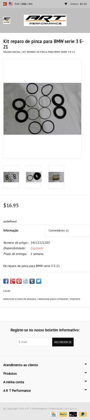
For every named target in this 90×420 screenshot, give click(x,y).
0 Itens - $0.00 (78, 3)
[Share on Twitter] (38, 281)
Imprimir (75, 298)
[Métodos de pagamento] (53, 414)
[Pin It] (19, 281)
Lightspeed (70, 408)
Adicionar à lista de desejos (19, 298)
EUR (17, 3)
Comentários (58, 230)
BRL (31, 3)
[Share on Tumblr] (32, 281)
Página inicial (11, 51)
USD (24, 3)
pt (5, 4)
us (10, 4)
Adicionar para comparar (53, 298)
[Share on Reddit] (25, 281)
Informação (10, 230)
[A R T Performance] (52, 20)
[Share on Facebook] (6, 281)
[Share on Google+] (12, 281)
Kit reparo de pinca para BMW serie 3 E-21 (48, 51)
